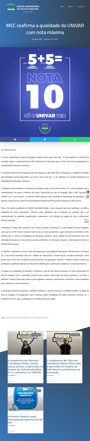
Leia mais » (12, 375)
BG (14, 318)
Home (62, 7)
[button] (15, 139)
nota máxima (37, 318)
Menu (70, 7)
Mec (21, 318)
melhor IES (28, 318)
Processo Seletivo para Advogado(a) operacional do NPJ (25, 419)
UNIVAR (45, 318)
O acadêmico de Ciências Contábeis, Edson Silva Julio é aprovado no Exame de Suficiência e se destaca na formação (64, 366)
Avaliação (8, 318)
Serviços (81, 7)
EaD (17, 318)
